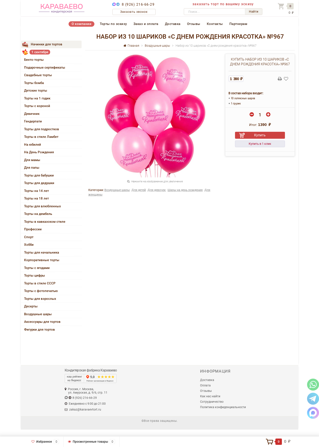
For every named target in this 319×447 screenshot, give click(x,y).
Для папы (31, 168)
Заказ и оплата (145, 24)
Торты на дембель (38, 214)
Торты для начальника (41, 252)
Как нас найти (210, 396)
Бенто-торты (34, 60)
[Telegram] (313, 398)
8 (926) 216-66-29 (138, 4)
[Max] (313, 413)
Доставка (173, 24)
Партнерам (238, 24)
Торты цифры (34, 275)
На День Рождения (39, 152)
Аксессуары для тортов (42, 322)
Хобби (29, 245)
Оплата (205, 385)
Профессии (33, 229)
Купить (260, 135)
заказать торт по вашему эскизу (223, 4)
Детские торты (35, 90)
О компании (81, 24)
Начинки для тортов (46, 44)
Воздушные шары (38, 314)
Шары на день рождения (185, 190)
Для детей (139, 190)
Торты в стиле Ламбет (41, 137)
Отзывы (193, 24)
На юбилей (32, 145)
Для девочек (157, 190)
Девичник (31, 114)
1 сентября (39, 52)
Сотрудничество (212, 401)
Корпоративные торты (41, 260)
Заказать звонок (134, 11)
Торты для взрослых (40, 299)
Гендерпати (33, 121)
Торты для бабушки (39, 175)
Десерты (31, 306)
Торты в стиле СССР (40, 283)
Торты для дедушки (39, 183)
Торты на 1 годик (37, 98)
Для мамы (32, 160)
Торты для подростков (41, 129)
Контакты (215, 24)
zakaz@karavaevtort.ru (85, 409)
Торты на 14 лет (36, 191)
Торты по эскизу (113, 24)
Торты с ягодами (37, 268)
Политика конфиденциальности (223, 407)
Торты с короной (37, 106)
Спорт (28, 237)
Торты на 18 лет (36, 198)
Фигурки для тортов (39, 330)
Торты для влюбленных (42, 206)
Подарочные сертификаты (44, 67)
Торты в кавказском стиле (44, 222)
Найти (253, 11)
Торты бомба (34, 83)
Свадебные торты (38, 75)
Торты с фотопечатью (41, 291)
